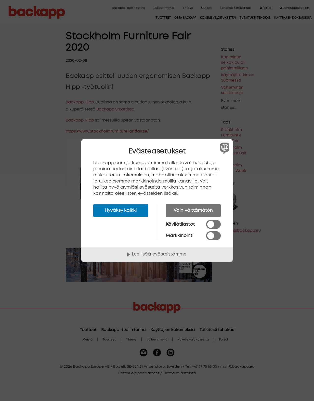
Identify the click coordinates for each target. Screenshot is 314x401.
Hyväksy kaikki (121, 210)
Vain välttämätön (193, 210)
